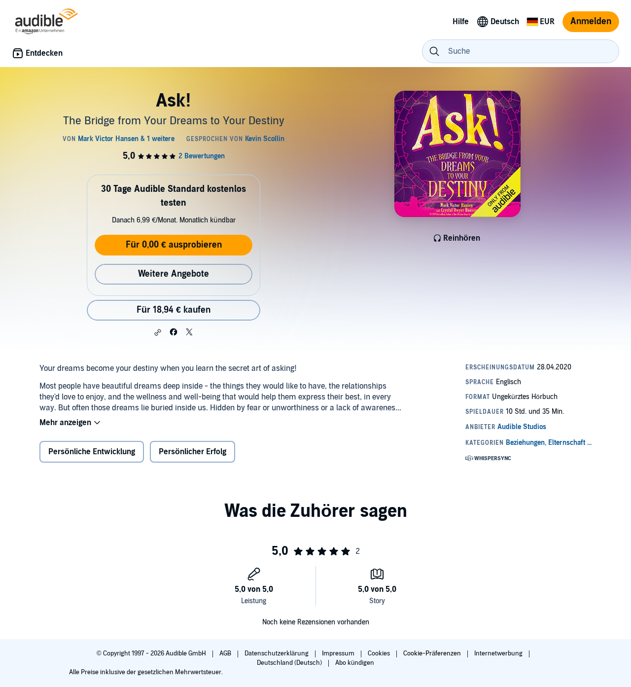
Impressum (339, 653)
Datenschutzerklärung (277, 653)
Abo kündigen (354, 663)
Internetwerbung (499, 653)
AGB (226, 653)
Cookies (379, 653)
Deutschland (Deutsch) (290, 663)
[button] (158, 332)
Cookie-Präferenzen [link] (432, 653)
